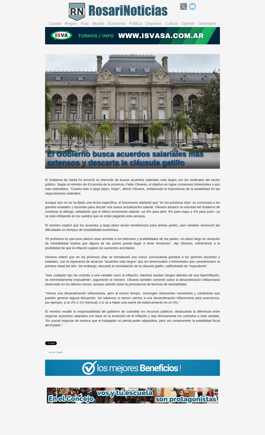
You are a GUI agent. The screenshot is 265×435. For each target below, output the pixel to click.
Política (135, 23)
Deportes (154, 23)
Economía (116, 23)
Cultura (171, 23)
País (85, 23)
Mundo (98, 23)
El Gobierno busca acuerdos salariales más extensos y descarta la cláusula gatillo (125, 158)
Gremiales (207, 23)
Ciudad (55, 23)
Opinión (188, 23)
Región (71, 23)
